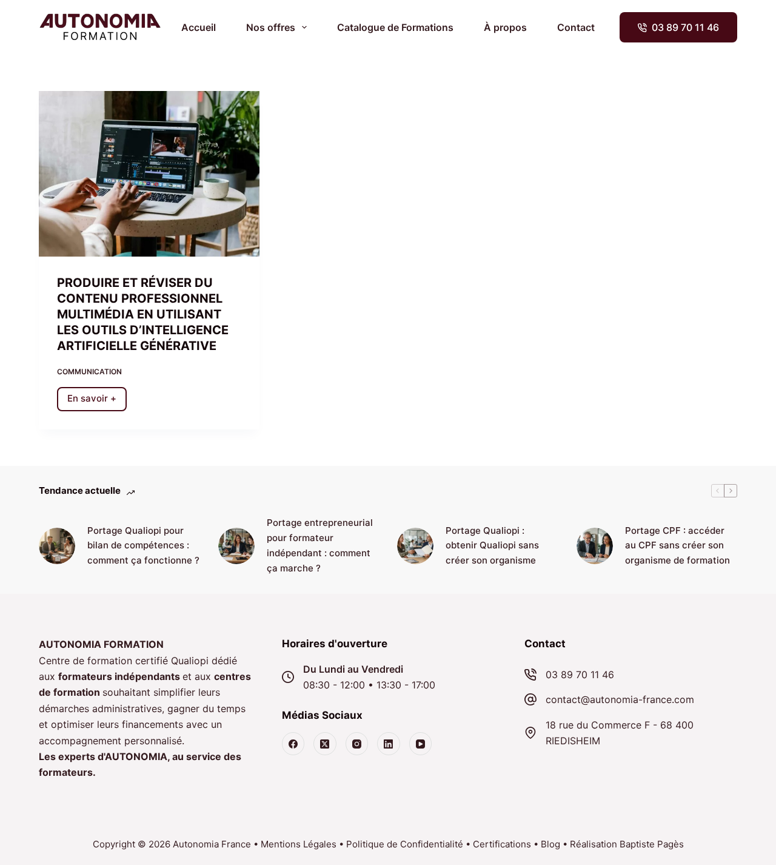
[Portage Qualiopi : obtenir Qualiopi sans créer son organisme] (415, 546)
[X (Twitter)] (324, 743)
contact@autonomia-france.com (620, 699)
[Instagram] (357, 743)
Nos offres (270, 27)
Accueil (198, 27)
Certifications (502, 844)
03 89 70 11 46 (685, 27)
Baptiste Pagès (652, 844)
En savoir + (97, 401)
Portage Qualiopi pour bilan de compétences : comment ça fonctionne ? (143, 546)
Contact (576, 27)
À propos (505, 27)
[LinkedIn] (388, 743)
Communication (89, 371)
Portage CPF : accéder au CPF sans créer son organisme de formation (677, 546)
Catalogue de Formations (395, 27)
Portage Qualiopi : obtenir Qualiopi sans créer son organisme (492, 546)
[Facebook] (293, 743)
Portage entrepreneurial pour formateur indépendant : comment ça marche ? (320, 545)
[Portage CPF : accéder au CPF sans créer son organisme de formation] (595, 546)
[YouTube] (420, 743)
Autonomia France (212, 844)
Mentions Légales (298, 844)
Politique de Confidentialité (404, 844)
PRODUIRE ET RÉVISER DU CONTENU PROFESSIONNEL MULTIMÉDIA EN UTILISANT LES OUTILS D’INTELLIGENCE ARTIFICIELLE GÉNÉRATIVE (143, 314)
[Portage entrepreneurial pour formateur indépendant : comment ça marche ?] (236, 546)
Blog (550, 844)
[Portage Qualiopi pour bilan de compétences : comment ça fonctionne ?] (57, 546)
